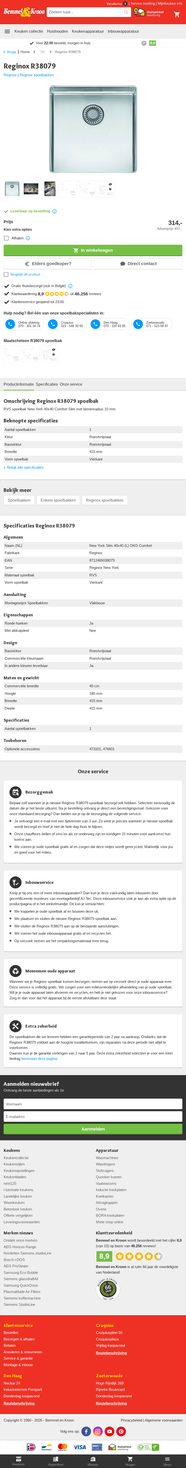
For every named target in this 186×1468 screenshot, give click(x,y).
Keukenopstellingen (19, 1171)
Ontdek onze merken (20, 1240)
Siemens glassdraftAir (21, 1279)
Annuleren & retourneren (23, 1352)
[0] (177, 14)
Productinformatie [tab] (19, 384)
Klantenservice (18, 1325)
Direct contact (142, 263)
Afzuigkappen (106, 1202)
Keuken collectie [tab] (29, 31)
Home (25, 52)
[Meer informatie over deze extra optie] (27, 238)
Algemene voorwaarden (163, 1420)
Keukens (12, 1150)
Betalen (10, 1345)
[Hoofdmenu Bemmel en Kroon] (7, 31)
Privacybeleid (131, 1420)
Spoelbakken (19, 500)
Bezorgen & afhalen (19, 1339)
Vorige (11, 52)
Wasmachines (107, 1158)
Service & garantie (18, 1358)
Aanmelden (93, 1129)
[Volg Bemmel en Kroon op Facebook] (86, 1431)
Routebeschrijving (111, 1353)
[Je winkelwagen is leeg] (177, 14)
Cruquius (105, 1325)
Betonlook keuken (18, 1209)
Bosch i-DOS (14, 1260)
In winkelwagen (97, 250)
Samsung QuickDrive (21, 1285)
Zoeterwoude (109, 1375)
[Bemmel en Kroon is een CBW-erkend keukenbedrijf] (148, 1445)
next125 (10, 1183)
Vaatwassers (106, 1183)
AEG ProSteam (16, 1266)
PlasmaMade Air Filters (22, 1292)
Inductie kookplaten (111, 1190)
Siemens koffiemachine (22, 1298)
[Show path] (42, 52)
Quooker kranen (109, 1177)
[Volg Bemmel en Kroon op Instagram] (98, 1431)
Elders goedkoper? (51, 263)
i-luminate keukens (18, 1190)
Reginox (10, 75)
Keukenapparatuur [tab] (88, 31)
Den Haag (13, 1375)
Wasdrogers (105, 1164)
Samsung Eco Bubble (21, 1272)
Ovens (101, 1209)
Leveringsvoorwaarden (22, 1222)
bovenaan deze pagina (39, 1058)
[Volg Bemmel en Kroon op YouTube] (109, 1431)
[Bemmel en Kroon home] (24, 12)
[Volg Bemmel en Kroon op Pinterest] (121, 1431)
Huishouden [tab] (57, 31)
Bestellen (11, 1332)
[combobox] (89, 12)
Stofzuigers (105, 1171)
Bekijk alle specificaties (25, 467)
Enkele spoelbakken (58, 500)
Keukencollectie (16, 1158)
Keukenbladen (15, 1177)
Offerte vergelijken (18, 1215)
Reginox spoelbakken (37, 75)
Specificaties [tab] (47, 384)
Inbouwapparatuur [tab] (123, 31)
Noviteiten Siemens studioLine (27, 1253)
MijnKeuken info (170, 3)
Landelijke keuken (18, 1196)
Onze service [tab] (71, 384)
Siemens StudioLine (19, 1304)
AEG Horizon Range (20, 1247)
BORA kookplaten (110, 1215)
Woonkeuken (14, 1202)
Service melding (143, 3)
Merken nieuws (18, 1233)
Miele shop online (109, 1222)
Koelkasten (105, 1196)
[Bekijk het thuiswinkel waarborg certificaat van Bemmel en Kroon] (148, 12)
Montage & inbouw (18, 1365)
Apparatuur (107, 1150)
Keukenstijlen (14, 1164)
